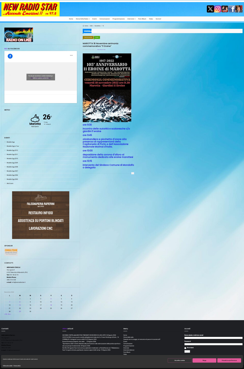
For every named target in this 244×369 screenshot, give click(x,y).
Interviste (131, 19)
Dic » (9, 314)
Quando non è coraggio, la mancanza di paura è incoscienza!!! (141, 339)
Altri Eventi (10, 183)
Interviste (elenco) (128, 350)
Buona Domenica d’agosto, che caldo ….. (74, 341)
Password (187, 341)
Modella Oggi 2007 (12, 171)
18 (51, 305)
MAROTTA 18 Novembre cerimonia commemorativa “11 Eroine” (100, 45)
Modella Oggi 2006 (12, 175)
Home (71, 19)
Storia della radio (82, 19)
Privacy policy (17, 365)
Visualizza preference (229, 360)
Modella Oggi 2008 (12, 167)
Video (151, 19)
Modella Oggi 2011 (12, 154)
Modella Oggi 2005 (12, 179)
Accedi (187, 351)
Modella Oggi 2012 (12, 150)
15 (20, 305)
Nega (204, 360)
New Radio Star (101, 49)
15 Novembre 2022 (89, 49)
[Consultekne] (11, 252)
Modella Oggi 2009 (12, 163)
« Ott (5, 314)
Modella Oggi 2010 (12, 158)
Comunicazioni (105, 19)
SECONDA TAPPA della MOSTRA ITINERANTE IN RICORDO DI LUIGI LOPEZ (84, 335)
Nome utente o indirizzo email (193, 335)
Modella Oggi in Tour (13, 146)
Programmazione (119, 19)
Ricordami (190, 347)
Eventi (94, 19)
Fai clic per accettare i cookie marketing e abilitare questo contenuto (40, 77)
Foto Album (142, 19)
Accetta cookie (180, 360)
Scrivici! (158, 19)
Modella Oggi (11, 142)
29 (20, 311)
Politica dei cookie (7, 365)
